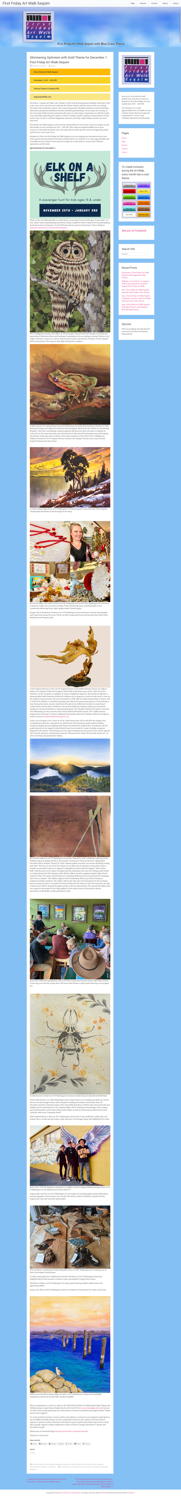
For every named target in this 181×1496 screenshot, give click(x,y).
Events (154, 3)
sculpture (43, 1467)
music (94, 1464)
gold (73, 1464)
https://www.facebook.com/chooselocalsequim (48, 228)
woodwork (52, 1467)
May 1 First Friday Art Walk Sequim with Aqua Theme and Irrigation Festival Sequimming (136, 307)
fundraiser (58, 1464)
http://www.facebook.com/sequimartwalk (71, 1431)
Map (132, 3)
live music (82, 1467)
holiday (78, 1464)
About (165, 3)
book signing (49, 1464)
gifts (69, 1464)
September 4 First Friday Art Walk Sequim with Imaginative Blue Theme (135, 275)
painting (100, 1464)
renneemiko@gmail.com (91, 1408)
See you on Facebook (134, 230)
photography (34, 1467)
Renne (53, 66)
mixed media (86, 1464)
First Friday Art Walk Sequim (26, 3)
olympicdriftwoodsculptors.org (56, 716)
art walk (35, 1464)
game (65, 1464)
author (41, 1464)
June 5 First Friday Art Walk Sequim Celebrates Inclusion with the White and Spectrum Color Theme (136, 298)
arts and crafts (72, 1467)
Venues (143, 3)
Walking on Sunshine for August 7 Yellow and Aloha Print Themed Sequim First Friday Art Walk (136, 283)
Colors (175, 3)
